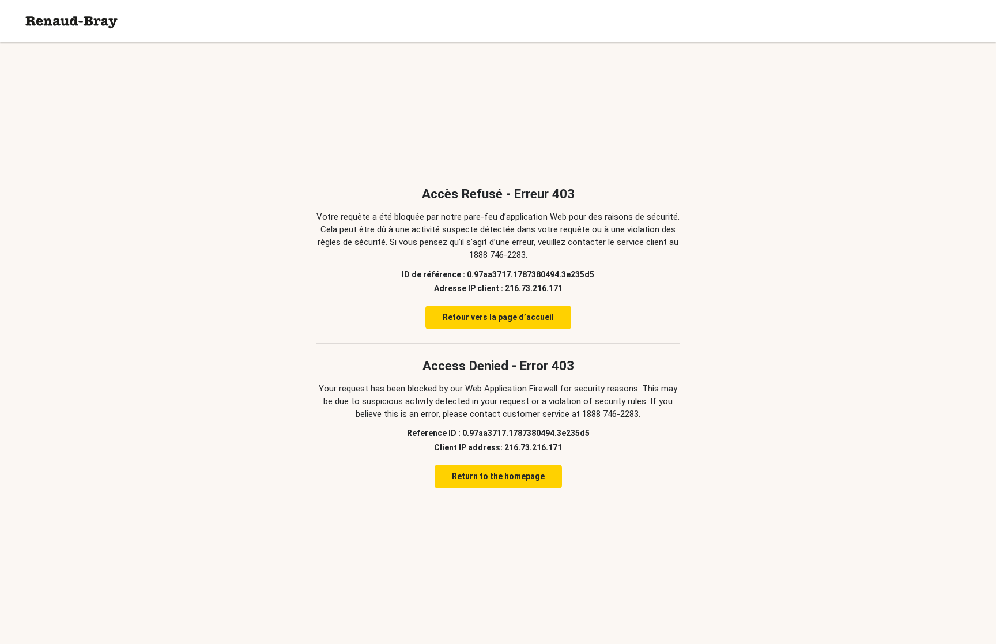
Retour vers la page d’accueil (498, 317)
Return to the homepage (498, 476)
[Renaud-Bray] (71, 21)
